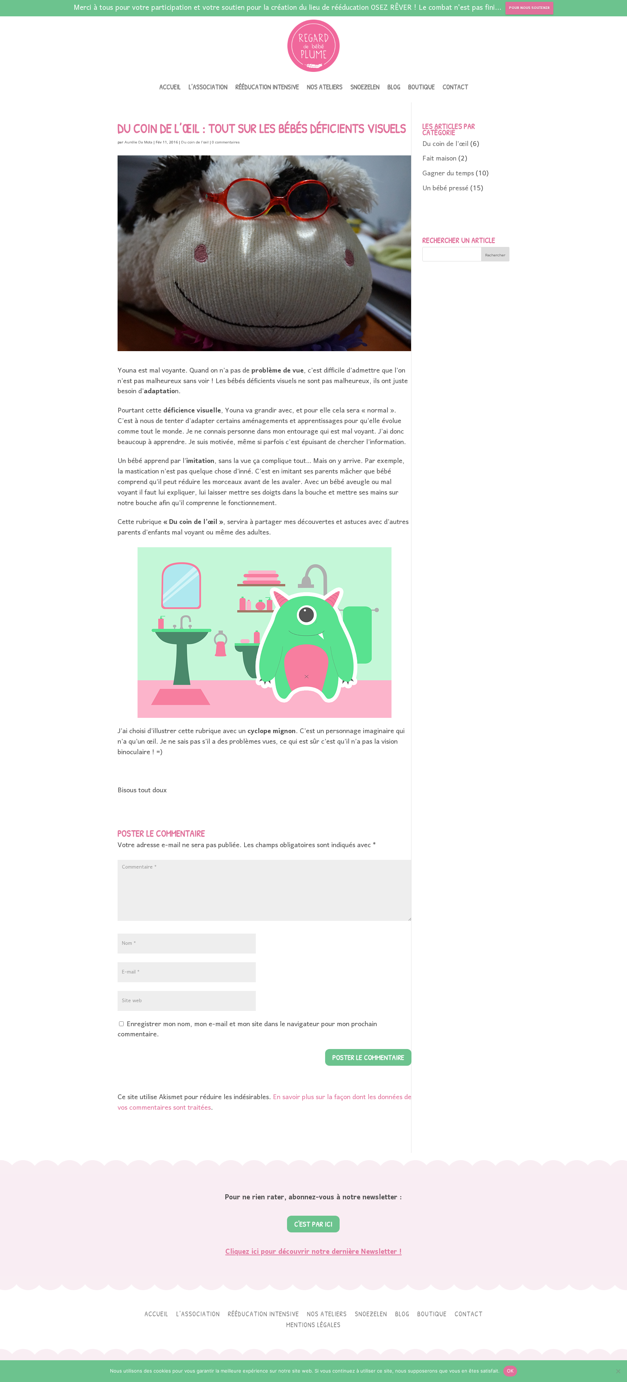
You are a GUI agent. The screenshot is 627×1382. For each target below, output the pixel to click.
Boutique (421, 88)
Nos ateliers (325, 88)
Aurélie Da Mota (138, 142)
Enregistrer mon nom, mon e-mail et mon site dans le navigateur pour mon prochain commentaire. (247, 1029)
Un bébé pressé (445, 188)
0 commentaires (226, 142)
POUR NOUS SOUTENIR (529, 8)
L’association (208, 88)
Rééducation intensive (267, 88)
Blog (394, 88)
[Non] (618, 1371)
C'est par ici (313, 1224)
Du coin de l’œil (195, 142)
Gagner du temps (448, 173)
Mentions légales (313, 1325)
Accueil (170, 88)
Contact (455, 88)
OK (510, 1371)
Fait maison (439, 158)
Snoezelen (365, 88)
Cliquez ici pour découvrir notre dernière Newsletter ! (313, 1252)
